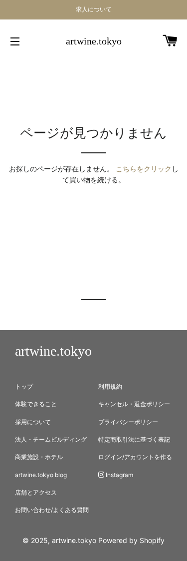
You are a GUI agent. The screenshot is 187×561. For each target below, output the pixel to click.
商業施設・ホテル (39, 457)
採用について (33, 422)
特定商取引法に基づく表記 (134, 439)
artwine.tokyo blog (41, 475)
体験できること (36, 404)
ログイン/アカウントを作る (135, 457)
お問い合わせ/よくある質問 (52, 510)
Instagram (118, 475)
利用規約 (110, 386)
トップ (24, 386)
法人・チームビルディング (51, 439)
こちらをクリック (144, 168)
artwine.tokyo (94, 40)
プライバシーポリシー (128, 422)
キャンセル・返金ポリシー (134, 404)
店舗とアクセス (36, 492)
